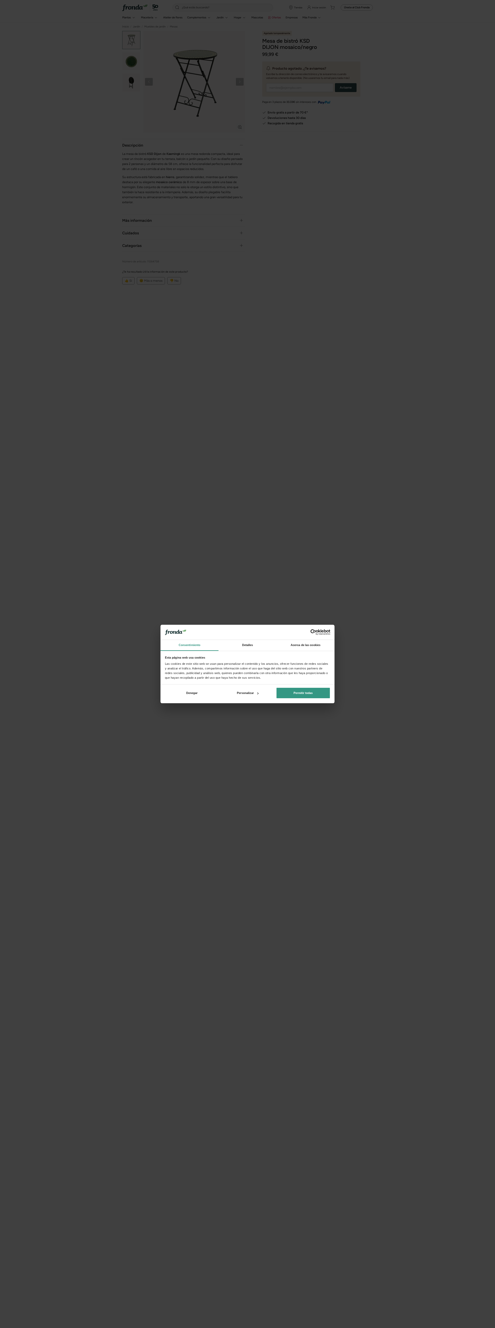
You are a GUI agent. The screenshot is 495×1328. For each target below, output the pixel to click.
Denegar (192, 693)
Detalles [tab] (247, 645)
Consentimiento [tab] (189, 645)
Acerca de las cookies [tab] (305, 645)
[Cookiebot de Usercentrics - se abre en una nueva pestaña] (313, 632)
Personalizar (245, 693)
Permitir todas (303, 693)
